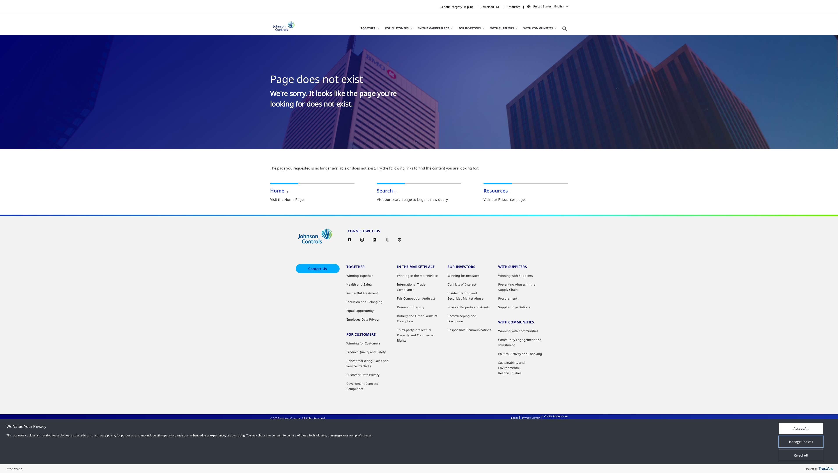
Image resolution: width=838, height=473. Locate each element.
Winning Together (359, 276)
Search (385, 190)
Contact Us (317, 268)
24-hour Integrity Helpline (456, 7)
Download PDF (490, 7)
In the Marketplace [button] (433, 28)
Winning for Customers (363, 343)
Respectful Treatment (362, 293)
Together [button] (368, 28)
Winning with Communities (518, 331)
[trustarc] (825, 469)
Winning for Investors (464, 276)
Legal (514, 418)
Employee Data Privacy (362, 319)
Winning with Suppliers (515, 276)
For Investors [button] (470, 28)
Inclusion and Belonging (364, 302)
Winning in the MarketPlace (417, 276)
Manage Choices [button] (801, 441)
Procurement (507, 298)
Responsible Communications (469, 330)
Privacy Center (531, 418)
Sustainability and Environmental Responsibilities (511, 367)
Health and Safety (359, 284)
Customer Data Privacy (362, 375)
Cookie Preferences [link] (556, 416)
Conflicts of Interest (462, 284)
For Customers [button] (397, 28)
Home (277, 190)
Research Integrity (410, 307)
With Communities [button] (538, 28)
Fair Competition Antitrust (416, 298)
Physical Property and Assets (469, 307)
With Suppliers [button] (502, 28)
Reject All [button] (801, 455)
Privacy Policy (14, 468)
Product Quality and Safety (366, 352)
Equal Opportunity (360, 311)
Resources (513, 7)
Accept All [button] (801, 428)
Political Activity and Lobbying (520, 354)
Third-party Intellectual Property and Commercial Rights (415, 335)
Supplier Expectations (514, 307)
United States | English (548, 6)
